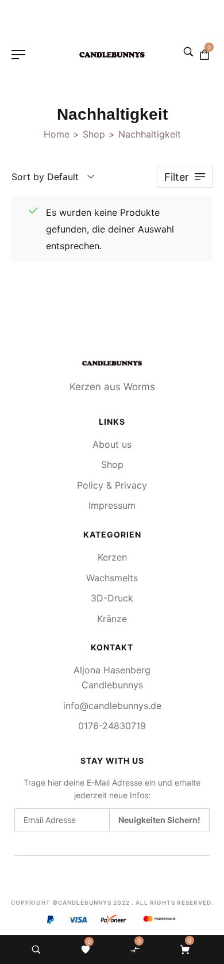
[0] (85, 949)
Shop (94, 134)
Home (56, 134)
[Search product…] (36, 949)
